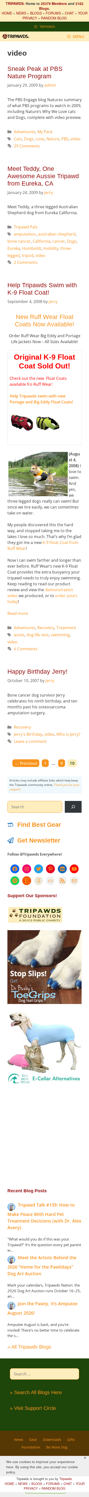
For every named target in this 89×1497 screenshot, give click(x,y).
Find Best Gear (39, 824)
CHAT (69, 13)
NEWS (21, 13)
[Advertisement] (44, 1136)
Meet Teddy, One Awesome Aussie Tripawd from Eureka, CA (43, 176)
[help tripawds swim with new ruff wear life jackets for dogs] (22, 434)
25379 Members (54, 3)
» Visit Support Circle (33, 1408)
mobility (50, 248)
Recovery (45, 627)
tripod (27, 255)
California (41, 241)
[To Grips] (44, 1002)
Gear (33, 1439)
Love (40, 139)
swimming (60, 634)
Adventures (24, 131)
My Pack (44, 131)
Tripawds (65, 1478)
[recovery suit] (44, 1083)
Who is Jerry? (68, 734)
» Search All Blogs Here (36, 1392)
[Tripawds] (17, 36)
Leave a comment (30, 741)
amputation (25, 234)
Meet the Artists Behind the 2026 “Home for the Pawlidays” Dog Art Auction (41, 1265)
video (75, 139)
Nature (52, 139)
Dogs (29, 139)
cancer (58, 241)
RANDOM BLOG (54, 18)
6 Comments (26, 649)
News (18, 1439)
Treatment (66, 627)
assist (19, 634)
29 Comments (27, 146)
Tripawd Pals (26, 227)
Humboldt (31, 248)
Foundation (31, 1447)
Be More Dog (56, 1447)
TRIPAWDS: (15, 3)
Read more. (18, 613)
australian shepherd (57, 234)
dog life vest (37, 634)
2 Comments (26, 262)
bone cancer (19, 241)
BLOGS (36, 13)
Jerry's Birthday (28, 734)
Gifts (71, 1439)
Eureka (13, 248)
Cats (18, 139)
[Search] (73, 807)
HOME (7, 13)
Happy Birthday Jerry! (37, 671)
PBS (64, 139)
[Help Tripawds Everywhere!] (35, 921)
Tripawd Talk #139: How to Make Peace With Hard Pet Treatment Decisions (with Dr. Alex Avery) (44, 1216)
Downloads (52, 1439)
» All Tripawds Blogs (29, 1347)
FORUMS (53, 13)
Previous (26, 763)
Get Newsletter (38, 840)
